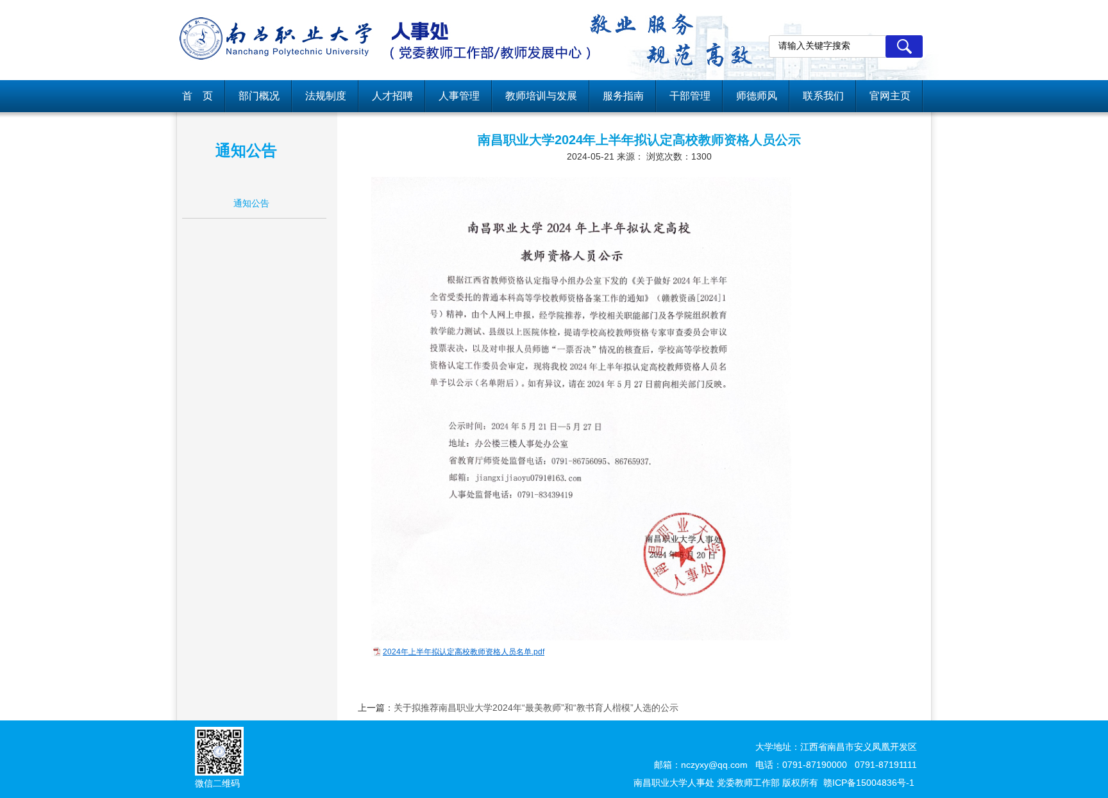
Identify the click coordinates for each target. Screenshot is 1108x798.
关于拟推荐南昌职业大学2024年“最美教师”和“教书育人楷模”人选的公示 (536, 707)
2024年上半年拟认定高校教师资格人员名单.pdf (463, 651)
